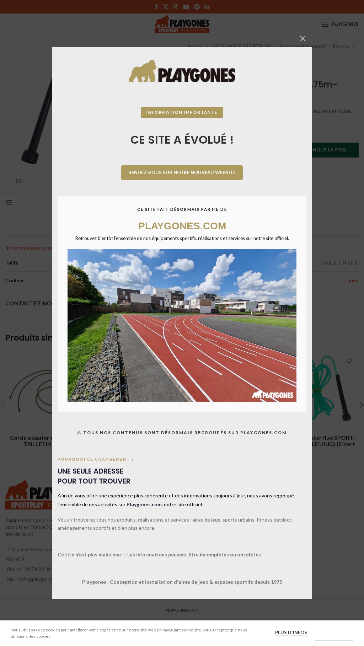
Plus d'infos (291, 632)
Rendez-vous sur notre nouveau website (182, 172)
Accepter (334, 633)
